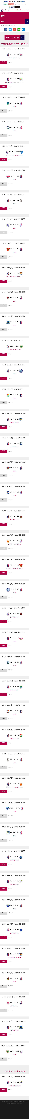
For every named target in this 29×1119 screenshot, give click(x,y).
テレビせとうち (13, 155)
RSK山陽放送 (13, 276)
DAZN (8, 58)
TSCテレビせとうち (16, 1085)
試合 (6, 25)
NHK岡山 (10, 82)
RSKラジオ (13, 58)
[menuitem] (17, 10)
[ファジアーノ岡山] (2, 10)
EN (5, 11)
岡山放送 (13, 349)
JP (5, 9)
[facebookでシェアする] (5, 29)
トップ (2, 25)
